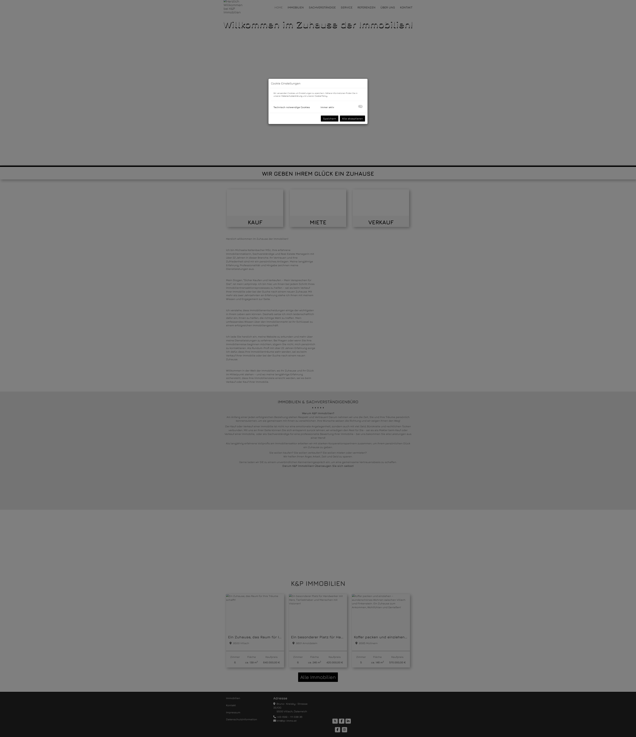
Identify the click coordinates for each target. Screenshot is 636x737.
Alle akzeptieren (352, 118)
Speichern (329, 118)
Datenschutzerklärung (291, 96)
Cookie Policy (321, 96)
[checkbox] (360, 106)
